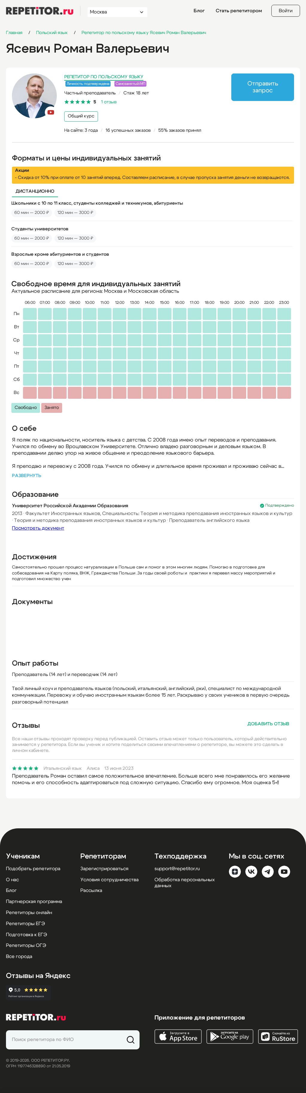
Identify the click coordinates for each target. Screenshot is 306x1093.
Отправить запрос (262, 87)
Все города (19, 956)
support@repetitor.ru (177, 868)
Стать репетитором (239, 10)
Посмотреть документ (38, 528)
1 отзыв (109, 102)
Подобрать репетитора (33, 868)
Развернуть (26, 475)
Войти (286, 10)
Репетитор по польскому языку (103, 77)
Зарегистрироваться (104, 868)
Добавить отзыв (268, 724)
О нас (12, 879)
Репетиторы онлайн (29, 912)
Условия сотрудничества (109, 879)
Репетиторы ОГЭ (26, 945)
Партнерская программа (34, 901)
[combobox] (112, 12)
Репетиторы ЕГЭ (25, 923)
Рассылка (91, 890)
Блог (199, 10)
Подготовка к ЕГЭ (26, 934)
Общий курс (81, 116)
